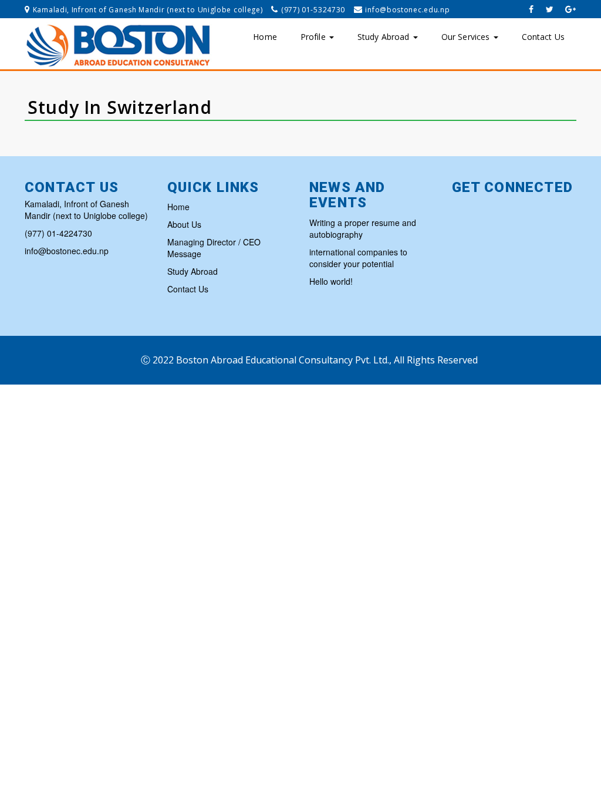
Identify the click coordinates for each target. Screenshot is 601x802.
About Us (184, 224)
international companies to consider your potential (358, 257)
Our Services (466, 36)
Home (265, 36)
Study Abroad (384, 36)
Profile (314, 36)
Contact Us (543, 36)
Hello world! (331, 281)
